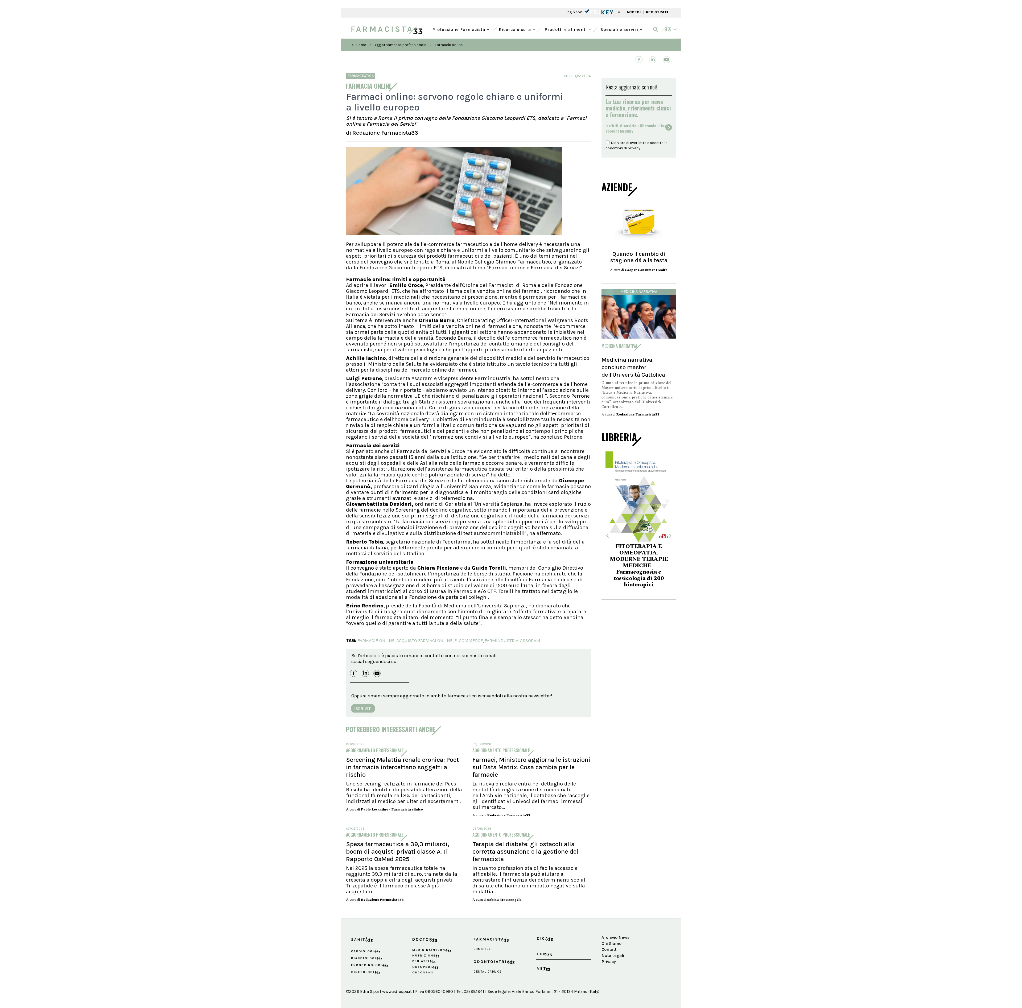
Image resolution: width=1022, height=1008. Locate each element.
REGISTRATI (657, 12)
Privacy (608, 961)
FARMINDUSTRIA (501, 640)
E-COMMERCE (468, 640)
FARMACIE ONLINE (376, 640)
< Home (359, 45)
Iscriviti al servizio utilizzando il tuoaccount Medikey (635, 128)
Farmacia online (449, 45)
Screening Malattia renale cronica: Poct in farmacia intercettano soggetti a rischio (402, 767)
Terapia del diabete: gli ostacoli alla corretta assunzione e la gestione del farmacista (525, 851)
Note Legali (612, 955)
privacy (634, 148)
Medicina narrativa (638, 291)
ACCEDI (634, 12)
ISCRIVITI (363, 708)
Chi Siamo (611, 943)
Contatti (609, 949)
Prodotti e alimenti (566, 29)
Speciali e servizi (620, 29)
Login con (574, 12)
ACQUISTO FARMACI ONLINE (424, 640)
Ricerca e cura (515, 29)
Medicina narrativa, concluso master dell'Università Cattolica (633, 367)
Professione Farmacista (459, 29)
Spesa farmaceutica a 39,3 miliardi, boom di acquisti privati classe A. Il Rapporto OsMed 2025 (397, 851)
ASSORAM (530, 640)
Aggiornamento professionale (400, 45)
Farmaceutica (361, 75)
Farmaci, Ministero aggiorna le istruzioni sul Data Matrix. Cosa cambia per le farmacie (531, 767)
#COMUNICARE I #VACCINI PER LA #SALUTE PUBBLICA (638, 562)
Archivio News (615, 937)
